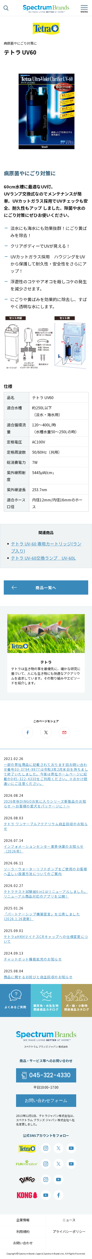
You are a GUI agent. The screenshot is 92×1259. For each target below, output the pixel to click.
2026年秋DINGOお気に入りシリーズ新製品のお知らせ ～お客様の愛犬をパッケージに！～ (45, 803)
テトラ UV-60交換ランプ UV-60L (43, 558)
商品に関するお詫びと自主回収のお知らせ (38, 977)
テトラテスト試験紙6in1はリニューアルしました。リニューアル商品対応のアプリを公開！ (46, 894)
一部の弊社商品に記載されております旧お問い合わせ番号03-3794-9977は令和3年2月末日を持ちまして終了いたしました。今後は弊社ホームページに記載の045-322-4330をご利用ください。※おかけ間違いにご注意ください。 (46, 774)
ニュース (69, 1219)
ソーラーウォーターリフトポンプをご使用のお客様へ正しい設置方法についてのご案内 (45, 871)
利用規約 (22, 1231)
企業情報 (22, 1219)
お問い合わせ (23, 1242)
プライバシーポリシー (69, 1231)
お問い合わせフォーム (46, 1100)
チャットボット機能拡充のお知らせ (33, 959)
